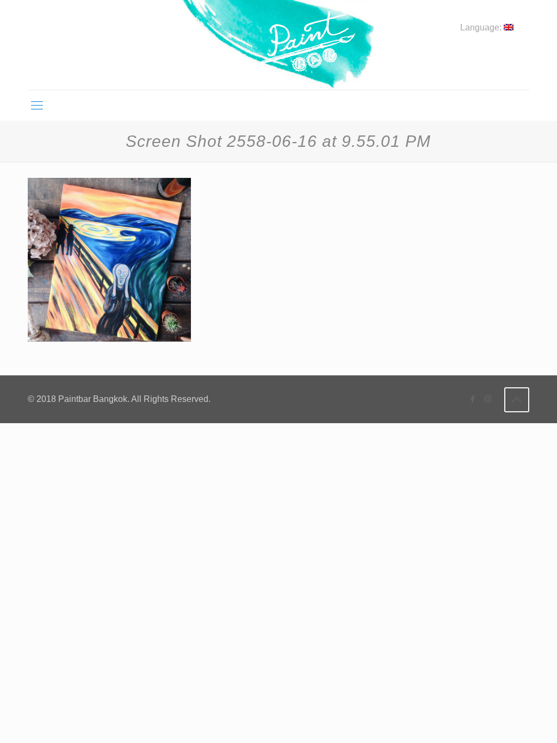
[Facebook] (473, 399)
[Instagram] (487, 399)
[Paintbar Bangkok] (278, 45)
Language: (482, 27)
